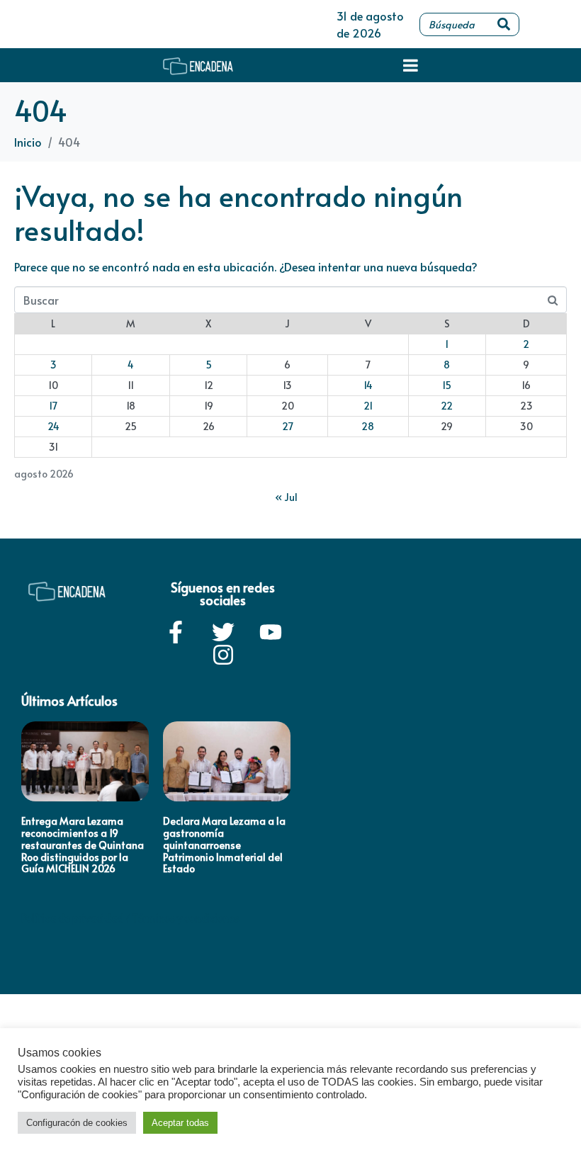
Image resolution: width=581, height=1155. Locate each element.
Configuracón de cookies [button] (77, 1122)
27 (287, 426)
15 (446, 385)
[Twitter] (223, 632)
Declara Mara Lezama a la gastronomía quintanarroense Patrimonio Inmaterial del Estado (224, 844)
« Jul (286, 497)
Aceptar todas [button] (180, 1122)
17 (53, 405)
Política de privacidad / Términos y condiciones (130, 918)
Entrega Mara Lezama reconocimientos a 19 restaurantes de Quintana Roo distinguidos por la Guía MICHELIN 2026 (82, 844)
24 (53, 426)
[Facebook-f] (175, 632)
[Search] (504, 24)
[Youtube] (270, 632)
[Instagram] (223, 654)
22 (447, 405)
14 (368, 385)
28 (367, 426)
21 (368, 405)
